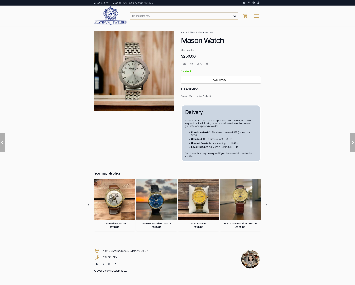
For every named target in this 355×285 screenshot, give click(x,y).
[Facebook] (244, 2)
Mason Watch (198, 223)
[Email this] (184, 63)
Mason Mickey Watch (114, 223)
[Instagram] (249, 2)
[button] (256, 15)
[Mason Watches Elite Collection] (240, 199)
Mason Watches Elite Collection (240, 223)
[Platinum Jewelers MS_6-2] (110, 16)
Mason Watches (205, 32)
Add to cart (221, 79)
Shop (192, 32)
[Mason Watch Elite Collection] (156, 199)
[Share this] (191, 63)
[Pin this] (207, 63)
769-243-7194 (109, 257)
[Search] (234, 16)
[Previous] (89, 205)
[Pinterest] (253, 2)
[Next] (266, 205)
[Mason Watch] (198, 199)
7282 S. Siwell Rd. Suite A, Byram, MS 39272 (125, 251)
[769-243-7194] (98, 257)
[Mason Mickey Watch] (114, 199)
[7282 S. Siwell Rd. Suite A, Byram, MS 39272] (98, 251)
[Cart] (245, 16)
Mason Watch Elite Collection (156, 223)
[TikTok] (258, 2)
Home (184, 32)
